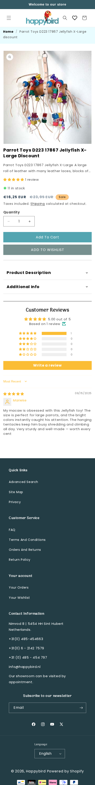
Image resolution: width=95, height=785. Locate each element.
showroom (25, 676)
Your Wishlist (19, 597)
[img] (13, 394)
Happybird (36, 771)
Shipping (37, 203)
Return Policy (19, 559)
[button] (9, 18)
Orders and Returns (25, 549)
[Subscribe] (81, 708)
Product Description (29, 272)
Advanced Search (23, 482)
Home (8, 31)
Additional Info (23, 286)
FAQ (12, 530)
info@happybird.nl (24, 666)
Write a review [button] (47, 365)
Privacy (15, 502)
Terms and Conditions (27, 540)
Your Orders (19, 587)
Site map (16, 492)
